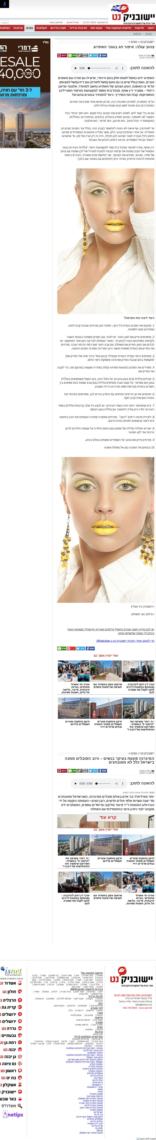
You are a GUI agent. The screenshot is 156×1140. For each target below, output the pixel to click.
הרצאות (40, 998)
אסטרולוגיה (76, 1015)
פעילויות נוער (97, 1005)
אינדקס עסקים (75, 1043)
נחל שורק (88, 977)
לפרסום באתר (56, 22)
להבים (100, 980)
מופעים (50, 998)
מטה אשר (88, 986)
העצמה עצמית (95, 1071)
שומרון (61, 984)
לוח (49, 1043)
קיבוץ (100, 1091)
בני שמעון (54, 975)
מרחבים (76, 977)
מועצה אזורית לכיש (93, 1105)
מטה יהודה (74, 982)
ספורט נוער (97, 1024)
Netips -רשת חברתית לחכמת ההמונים (84, 1062)
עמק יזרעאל (39, 984)
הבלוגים (90, 1043)
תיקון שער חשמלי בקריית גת (89, 1116)
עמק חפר (76, 986)
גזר (46, 982)
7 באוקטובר (97, 1084)
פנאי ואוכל (60, 1043)
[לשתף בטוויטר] (93, 56)
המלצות (137, 33)
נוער (100, 1003)
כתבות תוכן (59, 1005)
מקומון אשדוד (96, 1110)
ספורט (99, 1022)
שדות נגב (50, 977)
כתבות (148, 33)
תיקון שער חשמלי (94, 1057)
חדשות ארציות (83, 1020)
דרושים (90, 1010)
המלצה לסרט (96, 1064)
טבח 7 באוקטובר (94, 1087)
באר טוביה (88, 975)
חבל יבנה (95, 984)
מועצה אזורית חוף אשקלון (90, 1098)
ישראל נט (98, 1112)
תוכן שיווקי (98, 1034)
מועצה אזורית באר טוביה (91, 1103)
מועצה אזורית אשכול (93, 1100)
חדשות (139, 28)
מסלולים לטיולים (95, 1073)
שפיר (43, 975)
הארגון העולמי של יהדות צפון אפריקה (85, 1059)
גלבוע (57, 980)
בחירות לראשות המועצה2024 (86, 989)
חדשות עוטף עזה (94, 1096)
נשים (29, 28)
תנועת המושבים (95, 1052)
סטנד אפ (79, 998)
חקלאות (41, 28)
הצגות (90, 998)
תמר (79, 980)
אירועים (71, 1005)
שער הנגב (67, 975)
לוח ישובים (97, 1008)
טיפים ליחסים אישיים (92, 1068)
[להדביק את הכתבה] (71, 649)
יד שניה (80, 1010)
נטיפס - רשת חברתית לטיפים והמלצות (84, 1048)
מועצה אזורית (96, 1094)
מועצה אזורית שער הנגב (91, 1107)
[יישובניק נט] (130, 986)
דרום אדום (98, 1039)
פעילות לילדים (64, 998)
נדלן (71, 1010)
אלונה (100, 986)
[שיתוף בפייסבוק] (102, 56)
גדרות (51, 984)
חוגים (100, 1010)
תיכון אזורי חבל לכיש (93, 1050)
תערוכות (99, 1001)
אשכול (100, 975)
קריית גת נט (97, 1126)
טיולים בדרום (96, 1075)
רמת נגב (88, 980)
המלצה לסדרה (95, 1066)
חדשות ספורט (81, 1024)
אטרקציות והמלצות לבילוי (88, 1036)
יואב (77, 975)
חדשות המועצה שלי (118, 28)
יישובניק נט (147, 41)
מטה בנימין (88, 982)
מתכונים (89, 1015)
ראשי (150, 28)
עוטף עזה (96, 28)
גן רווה (54, 982)
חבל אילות (68, 980)
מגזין (100, 1012)
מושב (100, 1089)
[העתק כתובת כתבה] (82, 56)
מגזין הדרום (58, 28)
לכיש (55, 991)
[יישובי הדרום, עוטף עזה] (132, 24)
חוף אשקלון (63, 977)
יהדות (100, 1043)
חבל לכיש (37, 977)
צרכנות (18, 28)
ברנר (63, 982)
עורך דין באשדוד (95, 1123)
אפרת (84, 984)
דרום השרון (72, 984)
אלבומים (83, 1005)
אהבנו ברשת (53, 1041)
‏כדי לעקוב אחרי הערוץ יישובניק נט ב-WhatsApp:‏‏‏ (125, 640)
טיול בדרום (97, 1080)
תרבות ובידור (78, 28)
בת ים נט (98, 1114)
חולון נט (99, 1128)
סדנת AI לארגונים (80, 1039)
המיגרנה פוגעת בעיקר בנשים (136, 792)
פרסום (99, 1130)
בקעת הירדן (45, 980)
